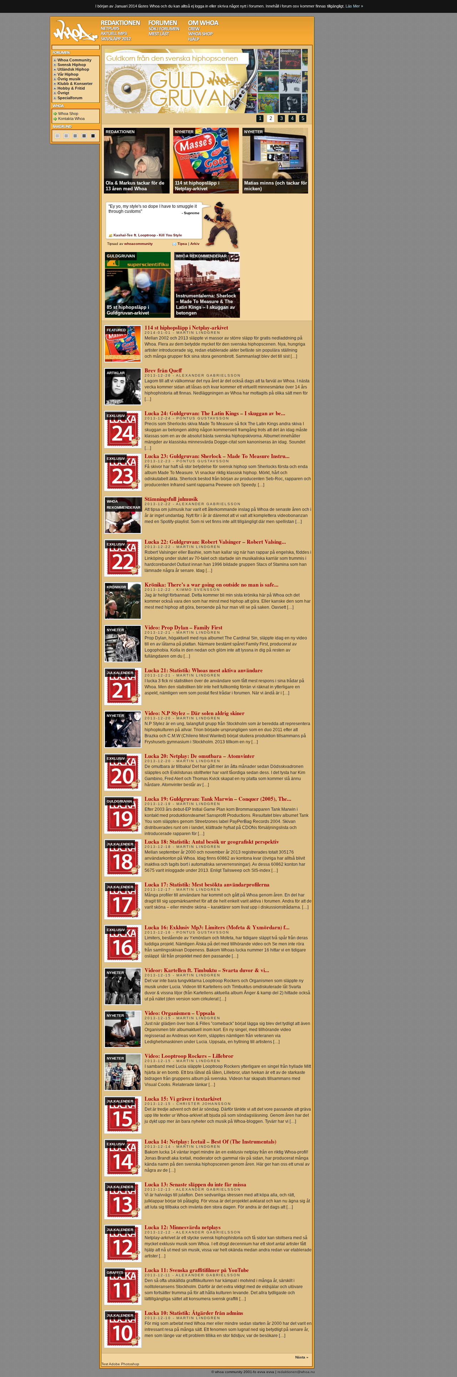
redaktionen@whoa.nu (296, 1372)
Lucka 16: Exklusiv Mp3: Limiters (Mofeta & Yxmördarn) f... (217, 927)
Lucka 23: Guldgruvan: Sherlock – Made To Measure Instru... (217, 456)
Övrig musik (68, 79)
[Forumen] (162, 24)
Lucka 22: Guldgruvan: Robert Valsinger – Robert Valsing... (215, 542)
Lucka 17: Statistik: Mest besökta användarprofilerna (207, 884)
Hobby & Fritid (71, 88)
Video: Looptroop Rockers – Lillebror (189, 1056)
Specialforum (69, 98)
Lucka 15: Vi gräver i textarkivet (183, 1098)
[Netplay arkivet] (110, 29)
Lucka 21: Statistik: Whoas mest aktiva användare (204, 670)
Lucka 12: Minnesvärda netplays (183, 1227)
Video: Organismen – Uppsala (180, 1013)
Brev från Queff (163, 370)
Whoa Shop (68, 113)
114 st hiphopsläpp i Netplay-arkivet (186, 327)
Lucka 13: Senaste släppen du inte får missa (195, 1184)
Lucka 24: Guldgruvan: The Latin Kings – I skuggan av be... (215, 413)
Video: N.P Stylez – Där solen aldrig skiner (195, 713)
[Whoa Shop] (200, 35)
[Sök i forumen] (164, 30)
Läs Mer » (354, 6)
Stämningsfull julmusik (171, 499)
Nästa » (301, 1357)
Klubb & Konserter (74, 83)
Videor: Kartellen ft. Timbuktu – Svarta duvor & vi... (207, 970)
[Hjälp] (194, 40)
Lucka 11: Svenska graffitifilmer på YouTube (197, 1270)
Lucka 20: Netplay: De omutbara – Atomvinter (200, 756)
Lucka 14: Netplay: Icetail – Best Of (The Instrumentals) (210, 1141)
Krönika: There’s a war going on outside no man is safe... (211, 584)
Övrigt (63, 93)
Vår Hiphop (68, 74)
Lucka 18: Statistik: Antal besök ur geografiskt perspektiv (212, 841)
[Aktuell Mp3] (113, 34)
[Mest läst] (159, 35)
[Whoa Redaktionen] (120, 24)
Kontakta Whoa (71, 118)
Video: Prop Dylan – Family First (183, 627)
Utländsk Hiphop (73, 69)
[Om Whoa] (203, 24)
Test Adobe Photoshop (120, 1364)
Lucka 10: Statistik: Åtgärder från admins (194, 1313)
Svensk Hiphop (71, 64)
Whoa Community (74, 60)
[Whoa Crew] (194, 30)
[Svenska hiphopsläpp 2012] (115, 40)
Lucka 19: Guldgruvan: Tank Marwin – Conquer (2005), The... (218, 799)
